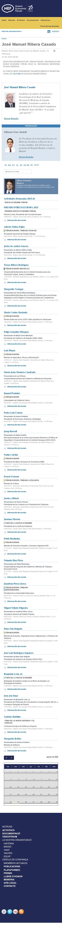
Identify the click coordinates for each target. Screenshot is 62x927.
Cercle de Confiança (15, 859)
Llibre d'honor (13, 876)
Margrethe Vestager (14, 289)
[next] (11, 758)
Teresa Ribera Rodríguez (16, 264)
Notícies (11, 20)
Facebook (4, 911)
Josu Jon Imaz (11, 695)
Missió (7, 846)
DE (21, 165)
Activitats (21, 20)
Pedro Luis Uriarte (13, 412)
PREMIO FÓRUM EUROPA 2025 (21, 207)
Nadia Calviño (11, 454)
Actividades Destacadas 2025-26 (19, 198)
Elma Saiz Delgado (13, 628)
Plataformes (12, 869)
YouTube (16, 74)
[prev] (6, 758)
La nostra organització (17, 839)
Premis (8, 873)
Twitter (10, 911)
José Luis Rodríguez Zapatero (18, 652)
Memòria (9, 879)
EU (13, 165)
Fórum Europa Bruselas (49, 26)
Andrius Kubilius (12, 716)
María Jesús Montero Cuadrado (19, 372)
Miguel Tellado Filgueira (16, 607)
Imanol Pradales (12, 393)
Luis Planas (9, 350)
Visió (7, 849)
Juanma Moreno (12, 519)
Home (4, 20)
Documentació (33, 20)
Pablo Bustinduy (12, 538)
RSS (22, 911)
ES (6, 165)
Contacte (10, 886)
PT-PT (36, 165)
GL (17, 165)
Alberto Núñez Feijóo (14, 226)
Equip (7, 856)
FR (31, 165)
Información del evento (16, 220)
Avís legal (10, 882)
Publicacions (12, 866)
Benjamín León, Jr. (13, 673)
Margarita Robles (12, 738)
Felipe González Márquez (16, 331)
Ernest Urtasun (11, 476)
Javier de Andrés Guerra (16, 246)
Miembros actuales (15, 862)
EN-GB (26, 165)
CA (9, 165)
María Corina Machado (15, 312)
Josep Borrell (10, 431)
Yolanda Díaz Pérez (13, 560)
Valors (8, 852)
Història (9, 843)
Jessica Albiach (11, 498)
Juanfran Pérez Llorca (15, 583)
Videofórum (45, 20)
